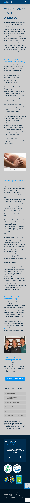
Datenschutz (6, 492)
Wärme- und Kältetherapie (13, 407)
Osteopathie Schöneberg (10, 328)
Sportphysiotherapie (11, 393)
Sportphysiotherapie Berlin (14, 494)
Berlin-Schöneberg (15, 491)
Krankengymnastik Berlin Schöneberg (11, 495)
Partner (11, 492)
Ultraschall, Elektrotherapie (13, 411)
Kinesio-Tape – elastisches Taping (15, 415)
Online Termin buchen (27, 486)
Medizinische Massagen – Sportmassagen (13, 398)
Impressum (22, 491)
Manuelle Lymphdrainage (13, 402)
